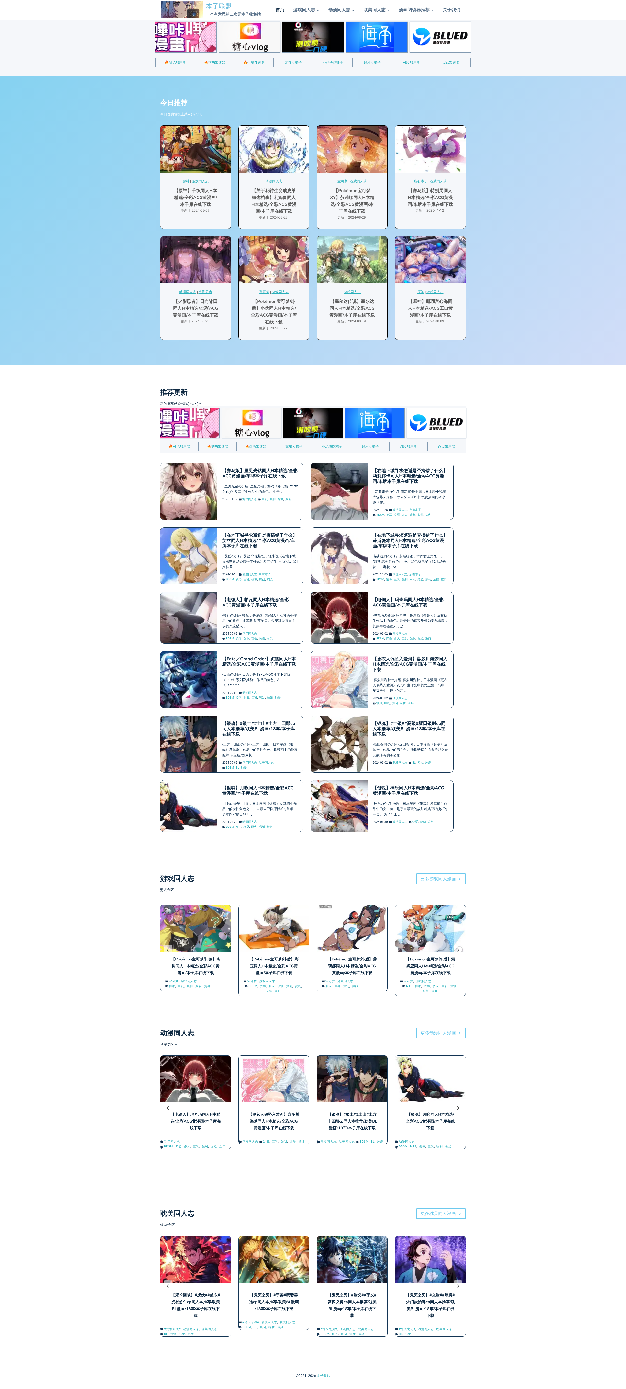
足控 (436, 579)
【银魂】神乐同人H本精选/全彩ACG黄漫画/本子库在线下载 (408, 790)
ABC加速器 (411, 62)
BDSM (380, 515)
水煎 (412, 579)
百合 (254, 638)
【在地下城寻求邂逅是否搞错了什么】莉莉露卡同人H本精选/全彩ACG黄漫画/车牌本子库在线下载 (410, 476)
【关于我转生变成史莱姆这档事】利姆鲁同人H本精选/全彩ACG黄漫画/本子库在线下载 (273, 201)
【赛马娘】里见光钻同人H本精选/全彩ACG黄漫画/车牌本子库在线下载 (260, 473)
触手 (191, 1334)
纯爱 (280, 499)
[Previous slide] (168, 950)
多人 (405, 515)
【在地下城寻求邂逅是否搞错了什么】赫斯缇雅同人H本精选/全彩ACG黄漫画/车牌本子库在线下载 (410, 540)
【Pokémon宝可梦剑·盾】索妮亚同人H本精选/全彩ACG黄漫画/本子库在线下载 (430, 966)
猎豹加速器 (216, 62)
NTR (238, 826)
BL (237, 767)
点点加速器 (450, 62)
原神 (186, 181)
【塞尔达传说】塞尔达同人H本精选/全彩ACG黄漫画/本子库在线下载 (352, 308)
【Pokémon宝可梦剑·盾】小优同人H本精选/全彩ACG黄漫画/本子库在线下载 (274, 311)
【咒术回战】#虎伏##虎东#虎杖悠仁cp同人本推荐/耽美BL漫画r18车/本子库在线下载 (195, 1305)
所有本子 (421, 181)
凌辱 (397, 515)
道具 (411, 703)
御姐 (262, 579)
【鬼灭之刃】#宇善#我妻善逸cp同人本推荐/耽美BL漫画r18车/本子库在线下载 (274, 1302)
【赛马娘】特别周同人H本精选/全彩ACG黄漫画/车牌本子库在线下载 (430, 197)
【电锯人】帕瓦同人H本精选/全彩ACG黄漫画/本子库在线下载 (255, 602)
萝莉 (288, 499)
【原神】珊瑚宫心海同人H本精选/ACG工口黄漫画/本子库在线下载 (430, 308)
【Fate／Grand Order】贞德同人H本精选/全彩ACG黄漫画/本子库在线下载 (259, 661)
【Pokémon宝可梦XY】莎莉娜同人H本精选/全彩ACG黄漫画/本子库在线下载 (352, 201)
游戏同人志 (200, 181)
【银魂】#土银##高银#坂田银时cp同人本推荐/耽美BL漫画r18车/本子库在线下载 (409, 729)
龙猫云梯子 (293, 62)
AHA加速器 (177, 62)
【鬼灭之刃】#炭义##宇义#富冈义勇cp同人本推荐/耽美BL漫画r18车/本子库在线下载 (352, 1305)
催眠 (172, 986)
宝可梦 (342, 181)
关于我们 (451, 9)
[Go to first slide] (458, 950)
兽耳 (389, 515)
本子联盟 (323, 1376)
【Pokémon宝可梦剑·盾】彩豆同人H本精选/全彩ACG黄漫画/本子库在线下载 (274, 966)
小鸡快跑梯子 (333, 62)
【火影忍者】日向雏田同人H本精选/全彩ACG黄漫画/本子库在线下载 (195, 308)
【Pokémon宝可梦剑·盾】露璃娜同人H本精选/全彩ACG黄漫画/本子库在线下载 (352, 966)
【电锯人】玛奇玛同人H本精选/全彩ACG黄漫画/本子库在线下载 (408, 602)
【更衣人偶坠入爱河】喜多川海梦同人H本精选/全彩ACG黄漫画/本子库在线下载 (410, 664)
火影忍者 (205, 292)
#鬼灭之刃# (250, 1322)
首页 (280, 9)
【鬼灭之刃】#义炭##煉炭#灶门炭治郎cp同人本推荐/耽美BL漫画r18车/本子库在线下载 (430, 1305)
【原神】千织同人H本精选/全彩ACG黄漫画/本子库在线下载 (195, 197)
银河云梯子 (372, 62)
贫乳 (428, 515)
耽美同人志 (266, 762)
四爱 (389, 638)
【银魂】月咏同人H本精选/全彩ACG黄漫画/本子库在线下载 (258, 790)
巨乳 (265, 499)
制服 (246, 697)
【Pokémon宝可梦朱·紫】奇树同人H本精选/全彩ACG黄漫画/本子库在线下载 (195, 966)
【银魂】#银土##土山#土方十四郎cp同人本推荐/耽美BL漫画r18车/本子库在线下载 (258, 729)
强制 (273, 499)
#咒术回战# (172, 1329)
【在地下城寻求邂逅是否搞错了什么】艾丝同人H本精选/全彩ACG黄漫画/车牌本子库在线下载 (259, 540)
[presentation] (195, 149)
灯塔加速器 (256, 62)
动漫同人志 (273, 181)
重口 (444, 579)
